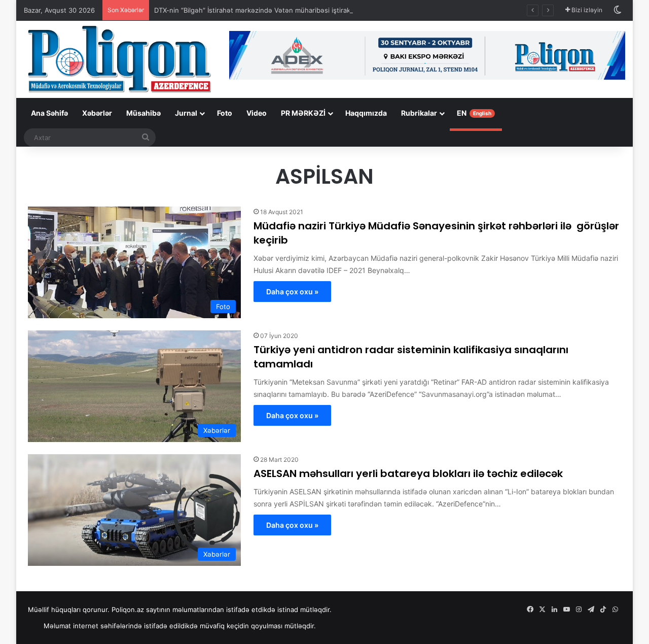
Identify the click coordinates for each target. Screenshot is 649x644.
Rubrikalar (419, 113)
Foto (224, 113)
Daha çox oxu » (292, 291)
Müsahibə (143, 113)
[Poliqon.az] (119, 58)
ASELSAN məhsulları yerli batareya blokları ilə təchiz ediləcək (408, 473)
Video (256, 113)
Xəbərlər (97, 113)
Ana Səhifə (49, 113)
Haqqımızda (366, 113)
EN (474, 113)
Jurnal (186, 113)
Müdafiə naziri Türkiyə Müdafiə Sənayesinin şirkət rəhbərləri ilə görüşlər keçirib (436, 233)
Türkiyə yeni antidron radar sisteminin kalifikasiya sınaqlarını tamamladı (411, 357)
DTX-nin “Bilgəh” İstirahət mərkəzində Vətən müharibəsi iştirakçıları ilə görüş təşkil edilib (292, 10)
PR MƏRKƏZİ (303, 113)
